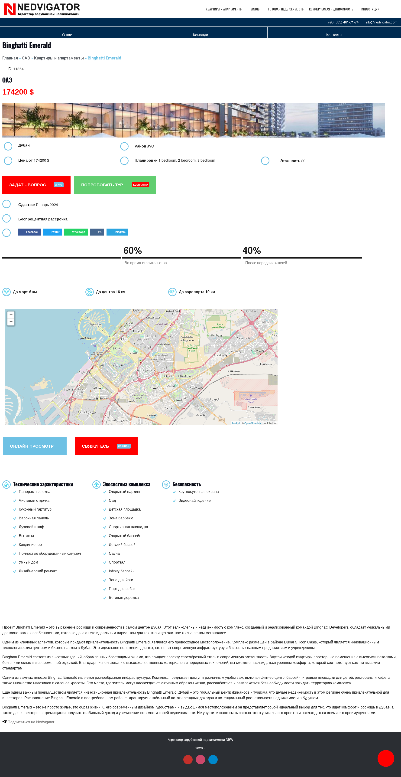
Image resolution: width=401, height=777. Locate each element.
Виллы (255, 9)
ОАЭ (26, 58)
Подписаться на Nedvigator (30, 722)
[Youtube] (7, 22)
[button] (29, 232)
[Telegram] (22, 22)
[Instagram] (14, 22)
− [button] (11, 322)
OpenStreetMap (253, 423)
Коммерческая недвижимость (331, 9)
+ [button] (11, 315)
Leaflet (236, 423)
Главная (10, 58)
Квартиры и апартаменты (224, 9)
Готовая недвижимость (286, 9)
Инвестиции (370, 9)
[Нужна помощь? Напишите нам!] (386, 758)
